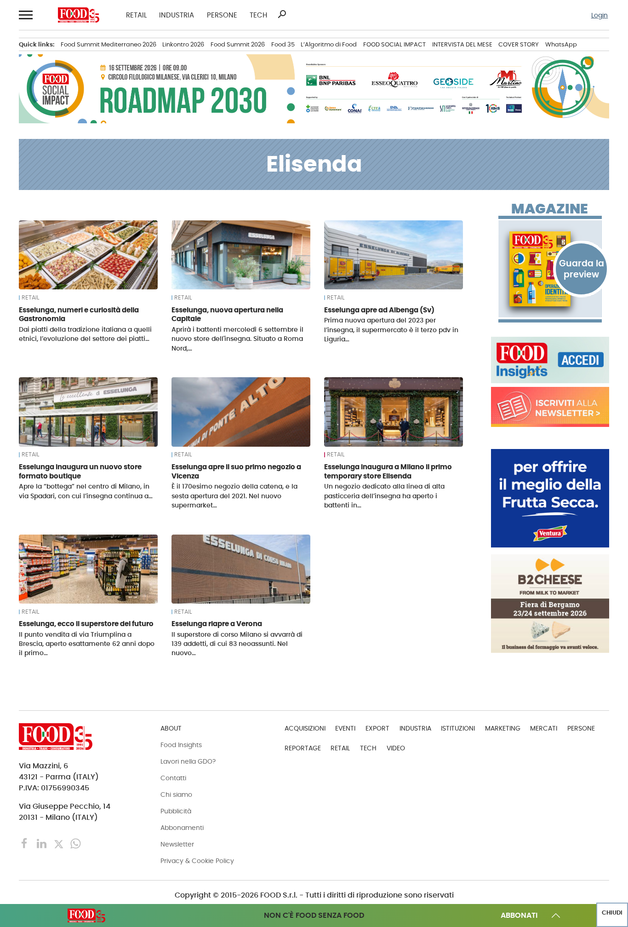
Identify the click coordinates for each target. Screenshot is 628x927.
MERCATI (543, 728)
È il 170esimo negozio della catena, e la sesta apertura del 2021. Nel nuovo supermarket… (234, 495)
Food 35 (283, 44)
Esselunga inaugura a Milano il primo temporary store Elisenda (388, 471)
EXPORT (377, 728)
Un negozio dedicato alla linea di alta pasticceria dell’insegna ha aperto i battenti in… (384, 495)
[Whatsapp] (75, 843)
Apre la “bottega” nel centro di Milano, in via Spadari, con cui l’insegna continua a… (86, 491)
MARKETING (502, 728)
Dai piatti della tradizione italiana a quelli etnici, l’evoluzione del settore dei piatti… (85, 334)
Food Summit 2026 (238, 44)
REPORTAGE (303, 748)
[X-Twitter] (59, 843)
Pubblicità (175, 811)
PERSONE (222, 15)
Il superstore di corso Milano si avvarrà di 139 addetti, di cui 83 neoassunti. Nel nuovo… (237, 643)
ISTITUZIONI (458, 728)
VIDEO (396, 748)
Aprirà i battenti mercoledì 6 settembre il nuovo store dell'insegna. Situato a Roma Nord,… (237, 338)
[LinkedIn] (42, 843)
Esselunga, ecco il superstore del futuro (86, 623)
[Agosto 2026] (550, 268)
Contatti (173, 778)
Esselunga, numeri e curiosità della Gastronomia (79, 314)
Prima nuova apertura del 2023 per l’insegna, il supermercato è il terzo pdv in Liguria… (391, 329)
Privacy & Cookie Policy (197, 860)
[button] (25, 15)
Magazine (549, 209)
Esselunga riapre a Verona (216, 623)
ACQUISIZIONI (305, 728)
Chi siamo (176, 794)
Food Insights (181, 744)
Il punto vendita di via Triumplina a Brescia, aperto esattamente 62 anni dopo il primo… (86, 643)
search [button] (281, 14)
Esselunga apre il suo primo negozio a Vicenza (236, 471)
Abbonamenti (182, 827)
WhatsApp (561, 44)
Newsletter (177, 844)
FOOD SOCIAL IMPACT (394, 44)
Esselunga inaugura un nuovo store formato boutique (80, 471)
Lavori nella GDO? (188, 761)
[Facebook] (25, 843)
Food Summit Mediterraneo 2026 (108, 44)
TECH (258, 15)
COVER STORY (518, 44)
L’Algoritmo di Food (329, 44)
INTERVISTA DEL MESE (462, 44)
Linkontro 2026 (183, 44)
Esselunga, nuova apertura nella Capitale (227, 314)
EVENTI (345, 728)
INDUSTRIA (176, 15)
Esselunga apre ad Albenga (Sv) (379, 310)
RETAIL (136, 15)
